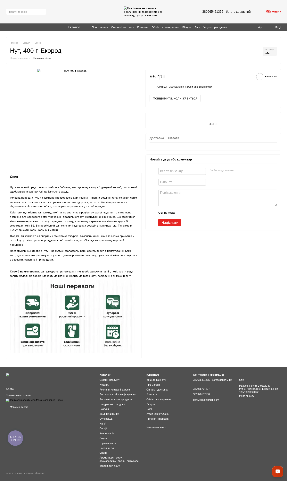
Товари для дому (110, 465)
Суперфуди (106, 418)
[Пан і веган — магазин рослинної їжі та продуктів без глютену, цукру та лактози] (25, 377)
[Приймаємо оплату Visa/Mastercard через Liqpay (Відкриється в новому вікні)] (34, 400)
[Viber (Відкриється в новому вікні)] (12, 27)
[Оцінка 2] (188, 212)
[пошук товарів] (43, 12)
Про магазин (100, 27)
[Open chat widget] (277, 471)
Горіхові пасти (108, 443)
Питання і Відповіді (157, 418)
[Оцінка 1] (182, 212)
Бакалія (104, 409)
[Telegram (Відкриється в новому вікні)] (16, 27)
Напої (103, 423)
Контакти (143, 27)
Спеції (103, 428)
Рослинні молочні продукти (116, 399)
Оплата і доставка (122, 27)
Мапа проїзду (246, 396)
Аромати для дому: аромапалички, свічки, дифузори (119, 459)
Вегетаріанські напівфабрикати (118, 394)
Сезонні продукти (110, 379)
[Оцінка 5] (207, 212)
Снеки (103, 452)
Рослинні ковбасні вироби (115, 389)
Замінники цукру (109, 413)
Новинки (104, 384)
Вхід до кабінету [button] (156, 379)
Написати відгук (42, 58)
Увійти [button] (160, 86)
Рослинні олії (107, 448)
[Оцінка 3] (194, 212)
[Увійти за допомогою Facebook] (237, 170)
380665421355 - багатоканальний (226, 11)
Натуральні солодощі (112, 404)
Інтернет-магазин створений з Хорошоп (25, 473)
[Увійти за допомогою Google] (244, 170)
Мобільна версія (18, 407)
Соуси (103, 438)
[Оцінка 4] (200, 212)
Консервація (107, 433)
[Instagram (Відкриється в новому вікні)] (7, 27)
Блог (197, 27)
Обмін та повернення (165, 27)
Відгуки (186, 27)
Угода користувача (215, 27)
